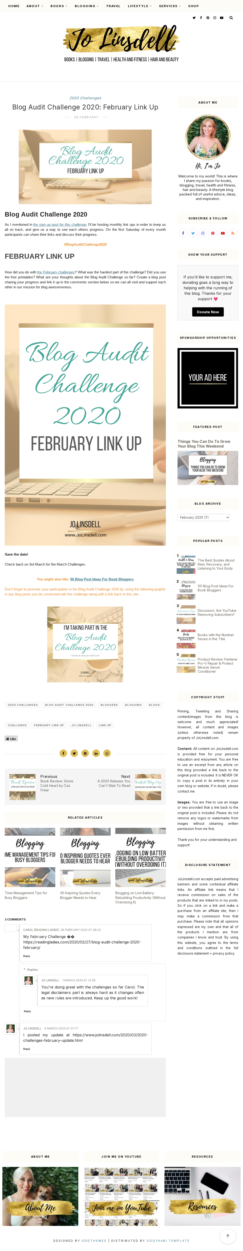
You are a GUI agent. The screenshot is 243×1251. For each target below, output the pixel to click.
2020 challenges (85, 98)
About (33, 6)
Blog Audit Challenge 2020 (69, 705)
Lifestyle (138, 6)
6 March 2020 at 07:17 (61, 1028)
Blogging (85, 6)
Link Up (105, 725)
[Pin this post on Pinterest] (85, 753)
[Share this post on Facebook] (63, 753)
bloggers (109, 705)
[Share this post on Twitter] (74, 753)
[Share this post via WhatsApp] (107, 753)
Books (57, 6)
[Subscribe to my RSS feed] (233, 233)
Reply (26, 956)
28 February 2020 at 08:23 (81, 930)
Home (13, 6)
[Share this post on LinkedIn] (96, 753)
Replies (32, 969)
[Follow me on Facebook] (200, 17)
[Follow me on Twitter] (194, 17)
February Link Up (49, 725)
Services (168, 6)
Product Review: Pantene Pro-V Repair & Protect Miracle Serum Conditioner (217, 665)
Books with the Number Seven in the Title (216, 637)
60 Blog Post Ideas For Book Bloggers (102, 579)
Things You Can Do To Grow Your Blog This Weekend (204, 444)
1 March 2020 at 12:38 (78, 980)
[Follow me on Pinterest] (207, 17)
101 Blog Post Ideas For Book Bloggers (216, 588)
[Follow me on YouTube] (221, 17)
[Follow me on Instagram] (214, 17)
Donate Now (208, 312)
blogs (154, 705)
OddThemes (94, 1240)
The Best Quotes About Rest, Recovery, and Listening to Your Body (216, 564)
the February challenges (56, 272)
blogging (133, 705)
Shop (193, 6)
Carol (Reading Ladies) (41, 930)
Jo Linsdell (81, 725)
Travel (113, 6)
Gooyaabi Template (168, 1240)
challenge (17, 725)
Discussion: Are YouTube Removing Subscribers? (217, 612)
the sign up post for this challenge (59, 224)
